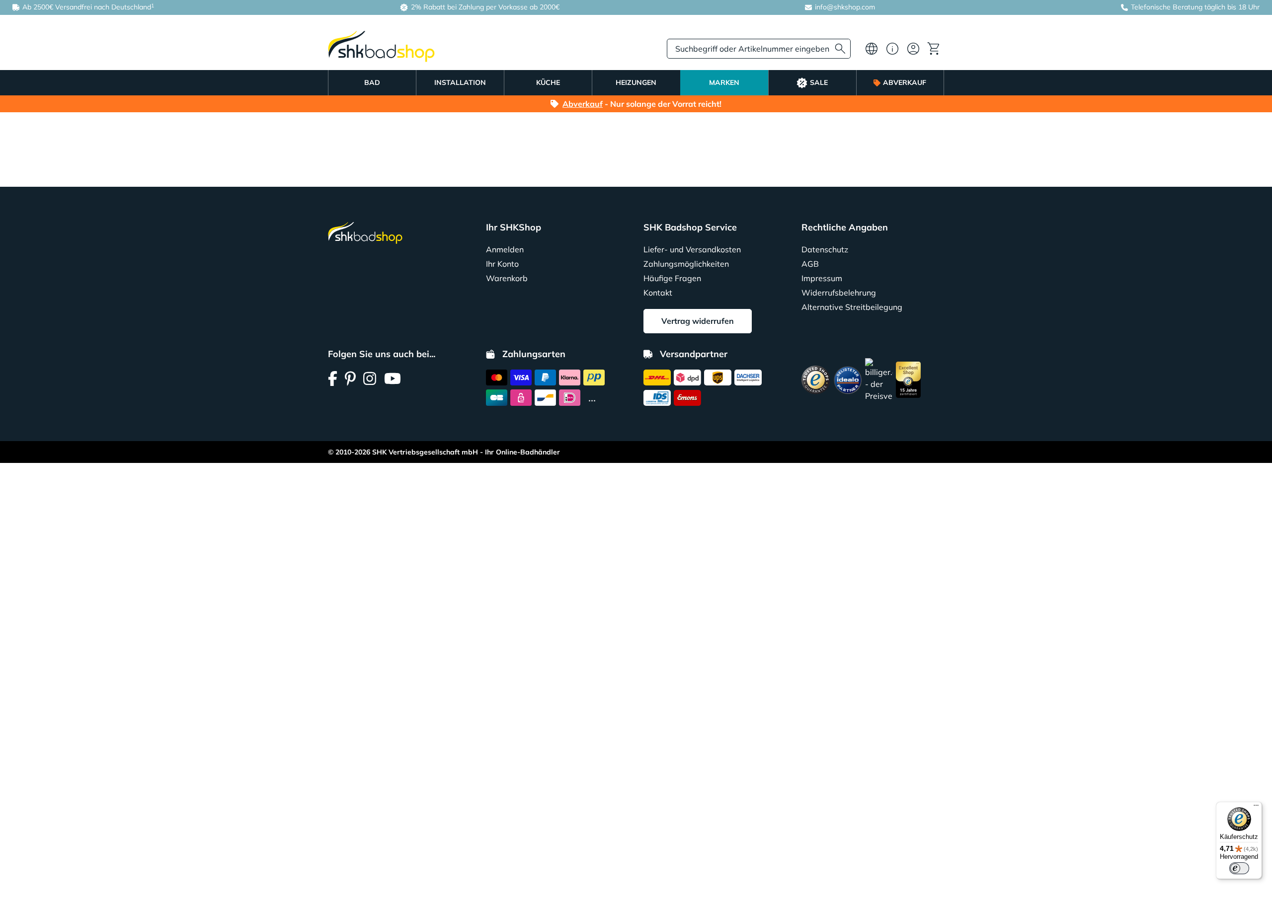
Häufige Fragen (672, 278)
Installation (460, 82)
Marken (724, 82)
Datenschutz (824, 249)
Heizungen (636, 82)
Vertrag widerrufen (697, 321)
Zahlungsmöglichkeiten (686, 264)
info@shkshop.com (845, 6)
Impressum (821, 278)
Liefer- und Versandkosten (692, 249)
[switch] (1239, 868)
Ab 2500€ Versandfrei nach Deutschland (87, 6)
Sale (819, 82)
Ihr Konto (502, 264)
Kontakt (657, 293)
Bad (372, 82)
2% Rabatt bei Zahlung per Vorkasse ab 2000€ (484, 6)
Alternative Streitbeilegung (851, 307)
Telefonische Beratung (1166, 6)
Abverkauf (904, 82)
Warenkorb (507, 278)
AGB (810, 264)
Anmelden (505, 249)
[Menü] (1256, 808)
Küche (548, 82)
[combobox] (759, 49)
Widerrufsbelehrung (838, 293)
